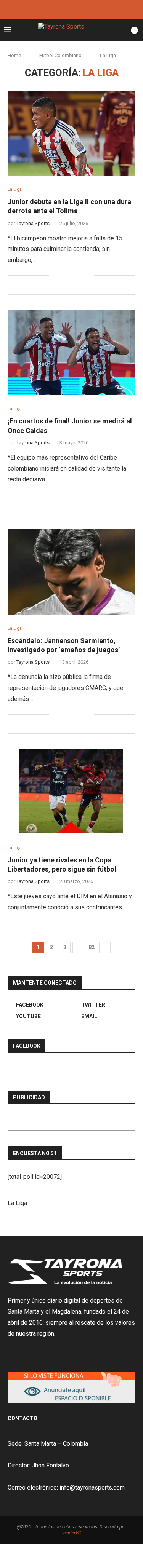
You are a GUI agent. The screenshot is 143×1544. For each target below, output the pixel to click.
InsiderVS (71, 1533)
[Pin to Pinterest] (80, 276)
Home (14, 55)
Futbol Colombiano (60, 55)
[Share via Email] (88, 276)
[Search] (121, 30)
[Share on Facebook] (64, 276)
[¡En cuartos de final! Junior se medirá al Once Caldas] (71, 352)
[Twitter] (72, 8)
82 (91, 947)
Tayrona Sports (33, 223)
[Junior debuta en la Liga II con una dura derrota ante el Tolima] (71, 133)
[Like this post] (55, 276)
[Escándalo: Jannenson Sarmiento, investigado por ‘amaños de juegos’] (71, 571)
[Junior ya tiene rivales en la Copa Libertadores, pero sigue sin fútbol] (71, 791)
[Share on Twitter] (72, 276)
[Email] (82, 8)
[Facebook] (61, 8)
